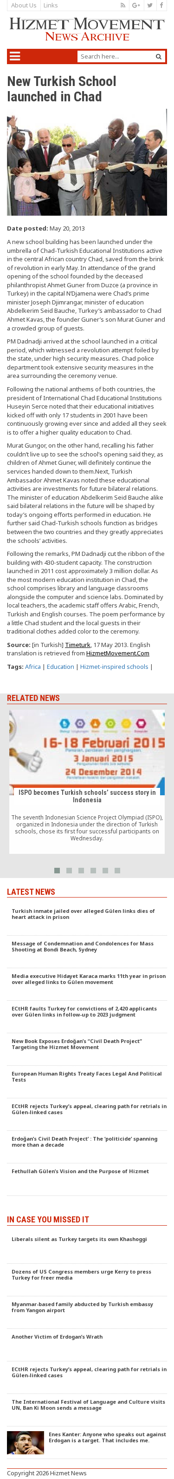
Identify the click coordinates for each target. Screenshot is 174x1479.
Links (51, 5)
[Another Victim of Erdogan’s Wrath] (87, 1345)
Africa (33, 666)
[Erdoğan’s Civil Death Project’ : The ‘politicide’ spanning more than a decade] (87, 1147)
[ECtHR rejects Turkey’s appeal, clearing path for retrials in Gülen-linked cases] (87, 1114)
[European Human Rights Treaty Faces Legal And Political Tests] (87, 1082)
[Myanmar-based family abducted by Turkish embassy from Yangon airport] (87, 1312)
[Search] (158, 56)
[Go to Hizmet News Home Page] (87, 29)
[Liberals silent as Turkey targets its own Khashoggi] (87, 1247)
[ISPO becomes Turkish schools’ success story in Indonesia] (87, 782)
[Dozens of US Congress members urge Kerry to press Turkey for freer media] (87, 1280)
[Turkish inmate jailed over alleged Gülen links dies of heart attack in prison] (87, 919)
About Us (24, 5)
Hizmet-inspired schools (114, 666)
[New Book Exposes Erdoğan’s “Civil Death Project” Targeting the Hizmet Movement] (87, 1049)
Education (60, 666)
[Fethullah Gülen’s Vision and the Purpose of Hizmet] (87, 1179)
